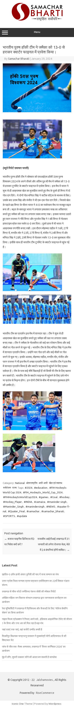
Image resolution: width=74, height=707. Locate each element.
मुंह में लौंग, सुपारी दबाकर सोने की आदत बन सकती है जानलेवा (29, 657)
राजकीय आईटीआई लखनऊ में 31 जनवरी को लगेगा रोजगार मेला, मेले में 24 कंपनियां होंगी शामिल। (53, 544)
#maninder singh (57, 501)
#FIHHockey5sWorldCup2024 (20, 497)
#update (22, 516)
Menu (37, 32)
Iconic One (18, 703)
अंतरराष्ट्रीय (31, 483)
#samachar (33, 511)
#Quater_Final (16, 511)
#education (40, 487)
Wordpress (55, 703)
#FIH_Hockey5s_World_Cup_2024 (42, 492)
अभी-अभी (43, 483)
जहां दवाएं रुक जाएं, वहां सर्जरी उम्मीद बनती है (22, 629)
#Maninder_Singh (13, 506)
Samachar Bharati (18, 58)
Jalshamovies (44, 679)
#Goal (53, 497)
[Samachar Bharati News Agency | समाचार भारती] (37, 19)
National (20, 483)
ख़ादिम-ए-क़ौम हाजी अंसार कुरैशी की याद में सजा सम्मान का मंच (30, 574)
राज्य (14, 487)
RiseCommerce (45, 692)
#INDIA (28, 501)
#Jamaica (39, 501)
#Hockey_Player (12, 501)
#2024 (28, 487)
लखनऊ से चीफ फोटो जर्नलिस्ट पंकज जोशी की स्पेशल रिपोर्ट (29, 591)
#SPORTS (9, 516)
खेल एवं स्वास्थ (55, 483)
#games (43, 497)
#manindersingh (35, 506)
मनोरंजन (7, 487)
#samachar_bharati (52, 511)
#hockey (64, 497)
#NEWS (50, 506)
